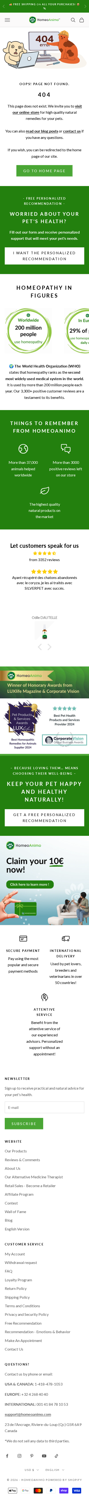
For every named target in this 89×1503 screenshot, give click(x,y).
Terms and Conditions (22, 1305)
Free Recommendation (23, 1323)
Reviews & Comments (22, 1159)
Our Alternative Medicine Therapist (34, 1177)
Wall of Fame (15, 1211)
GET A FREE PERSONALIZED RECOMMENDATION (44, 818)
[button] (40, 647)
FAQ (8, 1271)
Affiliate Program (19, 1194)
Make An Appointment (23, 1340)
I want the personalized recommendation (44, 256)
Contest (11, 1203)
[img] (44, 553)
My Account (15, 1254)
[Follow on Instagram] (19, 1456)
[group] (44, 880)
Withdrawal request (21, 1262)
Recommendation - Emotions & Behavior (37, 1331)
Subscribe (24, 1123)
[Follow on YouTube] (44, 1456)
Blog (9, 1220)
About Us (12, 1168)
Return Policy (16, 1288)
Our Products (16, 1151)
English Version (17, 1229)
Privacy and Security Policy (27, 1314)
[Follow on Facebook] (7, 1456)
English (53, 1469)
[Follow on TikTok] (56, 1456)
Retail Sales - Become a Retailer (30, 1185)
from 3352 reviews (44, 559)
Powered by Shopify (64, 1479)
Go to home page (44, 171)
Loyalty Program (18, 1280)
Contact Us (14, 1349)
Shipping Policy (17, 1297)
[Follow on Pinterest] (31, 1456)
